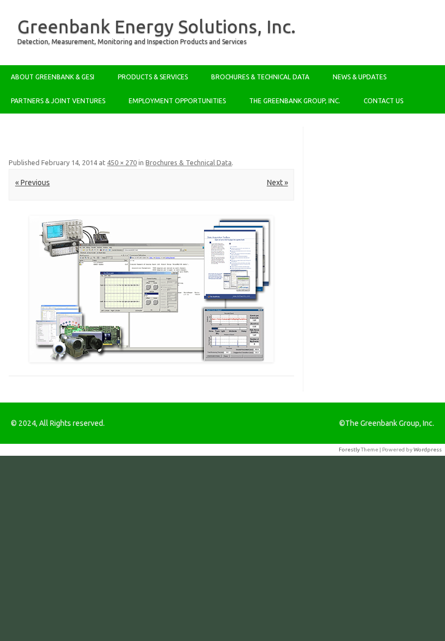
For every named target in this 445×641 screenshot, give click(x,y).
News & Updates (359, 76)
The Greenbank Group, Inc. (294, 100)
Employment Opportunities (177, 100)
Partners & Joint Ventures (58, 100)
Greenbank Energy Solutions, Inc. (156, 26)
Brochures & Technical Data (260, 76)
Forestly (349, 450)
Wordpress (428, 450)
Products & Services (153, 76)
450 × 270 (122, 162)
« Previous (32, 182)
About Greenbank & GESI (52, 76)
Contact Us (383, 100)
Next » (277, 182)
